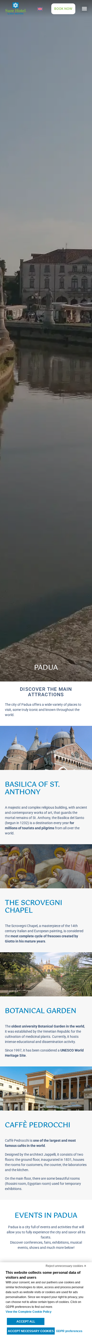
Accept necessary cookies (31, 1331)
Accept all (25, 1321)
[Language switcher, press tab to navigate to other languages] (40, 8)
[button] (84, 9)
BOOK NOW (63, 9)
